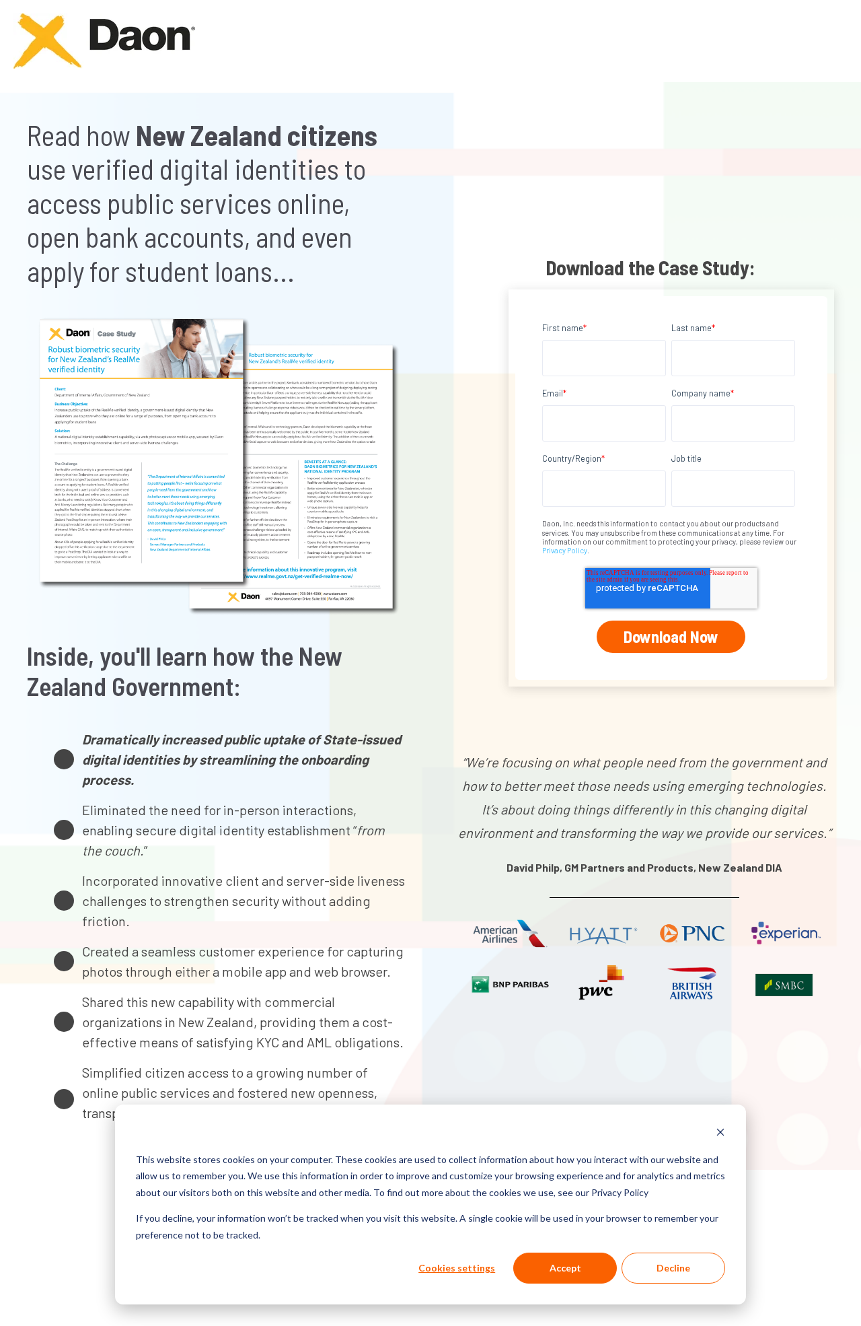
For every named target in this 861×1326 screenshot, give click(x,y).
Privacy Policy (564, 550)
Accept (565, 1267)
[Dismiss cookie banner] (720, 1133)
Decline (673, 1267)
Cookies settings (456, 1267)
